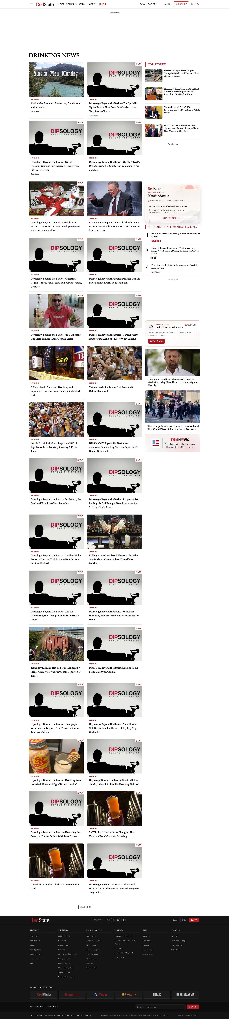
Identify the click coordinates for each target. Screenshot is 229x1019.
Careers (146, 945)
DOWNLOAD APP (148, 4)
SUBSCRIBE (181, 4)
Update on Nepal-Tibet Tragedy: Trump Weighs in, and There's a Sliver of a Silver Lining (181, 73)
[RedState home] (39, 920)
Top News (34, 936)
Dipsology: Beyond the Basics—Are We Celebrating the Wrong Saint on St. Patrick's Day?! (55, 615)
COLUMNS (71, 4)
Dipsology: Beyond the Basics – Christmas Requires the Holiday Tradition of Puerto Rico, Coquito (56, 282)
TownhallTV (34, 959)
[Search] (192, 4)
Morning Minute (36, 954)
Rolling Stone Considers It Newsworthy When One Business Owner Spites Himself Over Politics (114, 559)
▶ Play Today (156, 341)
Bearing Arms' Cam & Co (124, 953)
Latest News (35, 941)
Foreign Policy (64, 959)
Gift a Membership (178, 941)
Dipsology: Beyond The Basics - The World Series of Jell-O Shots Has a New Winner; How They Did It (114, 888)
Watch (32, 945)
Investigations (35, 950)
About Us (146, 936)
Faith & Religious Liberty (67, 954)
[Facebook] (118, 920)
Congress (62, 941)
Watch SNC (175, 950)
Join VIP (194, 920)
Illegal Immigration (65, 968)
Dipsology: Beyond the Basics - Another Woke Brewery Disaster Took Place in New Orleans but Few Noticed (56, 559)
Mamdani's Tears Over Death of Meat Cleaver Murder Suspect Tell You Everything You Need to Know (181, 91)
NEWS (61, 4)
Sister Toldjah (91, 968)
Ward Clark (35, 111)
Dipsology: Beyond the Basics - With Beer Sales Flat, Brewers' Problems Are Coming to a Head (114, 615)
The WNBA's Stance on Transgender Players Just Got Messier (175, 235)
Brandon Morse (92, 954)
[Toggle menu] (31, 4)
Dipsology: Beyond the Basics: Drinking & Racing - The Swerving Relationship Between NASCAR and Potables (55, 226)
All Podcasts (119, 957)
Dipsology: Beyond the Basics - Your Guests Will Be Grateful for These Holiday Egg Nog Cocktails (112, 728)
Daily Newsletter (177, 945)
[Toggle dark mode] (198, 4)
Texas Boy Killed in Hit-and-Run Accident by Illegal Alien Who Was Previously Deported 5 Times (55, 672)
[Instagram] (113, 920)
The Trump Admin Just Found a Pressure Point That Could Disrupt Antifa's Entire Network (173, 427)
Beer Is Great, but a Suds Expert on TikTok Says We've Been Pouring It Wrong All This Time (54, 447)
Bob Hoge (90, 963)
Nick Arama (91, 959)
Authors (33, 963)
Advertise (146, 941)
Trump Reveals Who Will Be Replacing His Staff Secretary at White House (182, 110)
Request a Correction (74, 1015)
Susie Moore (91, 945)
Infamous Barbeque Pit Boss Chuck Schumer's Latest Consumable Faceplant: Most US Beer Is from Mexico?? (114, 226)
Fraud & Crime (64, 963)
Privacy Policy (50, 1015)
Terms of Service (36, 1015)
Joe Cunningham (93, 950)
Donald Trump (64, 945)
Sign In (175, 920)
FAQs (184, 920)
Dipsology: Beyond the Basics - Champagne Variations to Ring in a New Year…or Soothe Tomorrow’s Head (55, 728)
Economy (62, 950)
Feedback (60, 1015)
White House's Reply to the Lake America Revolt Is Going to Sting (174, 266)
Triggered (118, 948)
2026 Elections (64, 936)
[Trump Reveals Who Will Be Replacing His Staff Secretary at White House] (153, 112)
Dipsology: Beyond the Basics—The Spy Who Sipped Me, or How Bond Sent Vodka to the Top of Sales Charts (113, 107)
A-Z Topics (63, 930)
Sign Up (193, 1007)
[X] (107, 920)
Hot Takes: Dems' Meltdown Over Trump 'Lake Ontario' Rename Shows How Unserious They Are (181, 128)
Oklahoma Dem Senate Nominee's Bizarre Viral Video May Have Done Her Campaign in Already (172, 382)
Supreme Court (64, 972)
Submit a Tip (148, 950)
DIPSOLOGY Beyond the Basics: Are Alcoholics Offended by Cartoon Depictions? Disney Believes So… (113, 447)
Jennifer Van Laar (93, 941)
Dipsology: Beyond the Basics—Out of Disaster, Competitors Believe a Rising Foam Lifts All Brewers (55, 166)
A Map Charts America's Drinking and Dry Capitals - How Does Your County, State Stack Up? (55, 391)
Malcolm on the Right (123, 936)
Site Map (88, 1015)
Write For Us (147, 954)
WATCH (82, 4)
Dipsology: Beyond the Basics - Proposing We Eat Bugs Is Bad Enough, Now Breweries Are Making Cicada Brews (113, 503)
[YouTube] (123, 920)
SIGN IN (166, 4)
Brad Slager (93, 115)
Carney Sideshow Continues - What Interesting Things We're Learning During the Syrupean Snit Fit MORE (175, 250)
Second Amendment (66, 977)
